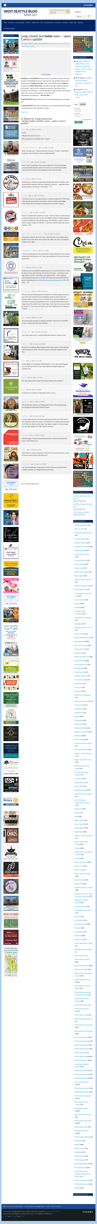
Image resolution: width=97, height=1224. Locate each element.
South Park (78, 884)
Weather (80, 22)
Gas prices (78, 687)
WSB (23, 178)
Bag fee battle (79, 568)
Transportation (80, 924)
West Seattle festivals (82, 1009)
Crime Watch (35, 22)
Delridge (78, 624)
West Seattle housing (82, 1041)
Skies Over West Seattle (82, 874)
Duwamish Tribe (80, 649)
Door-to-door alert (81, 645)
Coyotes (77, 604)
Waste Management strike (83, 943)
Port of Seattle (79, 824)
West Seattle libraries (82, 1049)
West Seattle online (81, 1060)
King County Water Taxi (83, 760)
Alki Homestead (80, 550)
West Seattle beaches (82, 966)
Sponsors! (65, 22)
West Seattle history (81, 1037)
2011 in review (80, 529)
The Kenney (79, 920)
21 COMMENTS (44, 43)
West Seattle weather (82, 1131)
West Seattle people (81, 1074)
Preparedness (79, 828)
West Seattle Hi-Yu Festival (84, 1031)
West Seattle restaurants (83, 1096)
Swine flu (78, 917)
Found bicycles (80, 672)
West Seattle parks (81, 1071)
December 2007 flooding (83, 618)
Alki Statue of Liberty (82, 554)
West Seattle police (81, 1078)
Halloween (78, 713)
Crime (77, 608)
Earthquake (79, 653)
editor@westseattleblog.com (52, 280)
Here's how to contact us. (52, 1211)
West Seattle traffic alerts (83, 1121)
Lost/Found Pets (49, 22)
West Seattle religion (82, 1092)
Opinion (78, 813)
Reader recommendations (83, 836)
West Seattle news (28, 46)
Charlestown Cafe (81, 590)
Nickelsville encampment (83, 794)
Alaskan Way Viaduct (82, 547)
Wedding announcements (83, 950)
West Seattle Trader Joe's (83, 1115)
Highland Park (80, 728)
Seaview (77, 858)
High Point (78, 724)
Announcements (80, 560)
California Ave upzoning (83, 580)
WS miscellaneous (81, 1180)
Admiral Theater (80, 543)
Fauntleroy (78, 668)
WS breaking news (81, 1164)
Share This (24, 112)
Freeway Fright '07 (81, 676)
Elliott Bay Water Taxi (82, 657)
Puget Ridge (79, 832)
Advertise (11, 22)
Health (77, 717)
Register (82, 104)
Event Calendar (19, 22)
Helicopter (78, 720)
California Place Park (82, 586)
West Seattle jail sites (82, 1045)
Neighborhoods (80, 790)
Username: (77, 108)
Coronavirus (79, 600)
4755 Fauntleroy (80, 539)
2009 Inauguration (81, 525)
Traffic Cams (73, 22)
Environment (79, 661)
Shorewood (79, 870)
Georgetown (79, 709)
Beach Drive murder (82, 572)
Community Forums (9, 28)
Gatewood (78, 691)
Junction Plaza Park (81, 750)
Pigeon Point (79, 820)
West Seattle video (81, 1127)
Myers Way (78, 786)
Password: (77, 113)
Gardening (78, 684)
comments (13, 1216)
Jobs (42, 22)
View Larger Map (46, 74)
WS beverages (79, 1160)
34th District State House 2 (84, 533)
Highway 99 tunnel (81, 732)
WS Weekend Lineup (82, 1184)
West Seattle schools (82, 1108)
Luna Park (78, 779)
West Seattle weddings (82, 1137)
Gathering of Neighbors (83, 695)
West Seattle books (81, 970)
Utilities (77, 936)
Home (5, 22)
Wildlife (77, 1152)
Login (75, 104)
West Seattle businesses (59, 43)
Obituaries (58, 22)
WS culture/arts (80, 1168)
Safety (77, 848)
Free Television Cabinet (81, 512)
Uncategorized (80, 932)
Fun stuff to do (80, 680)
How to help (79, 740)
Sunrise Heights (80, 907)
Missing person (80, 783)
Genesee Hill (79, 705)
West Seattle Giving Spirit (83, 1019)
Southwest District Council (84, 888)
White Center (79, 1149)
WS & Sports (79, 1156)
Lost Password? (87, 119)
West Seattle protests (82, 1088)
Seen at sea (78, 866)
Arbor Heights (80, 564)
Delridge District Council (83, 628)
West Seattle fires (80, 1015)
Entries (5, 1216)
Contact (28, 22)
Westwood (78, 1141)
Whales (77, 1145)
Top (23, 1216)
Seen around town (81, 862)
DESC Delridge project (82, 638)
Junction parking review (83, 743)
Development (79, 642)
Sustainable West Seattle (83, 910)
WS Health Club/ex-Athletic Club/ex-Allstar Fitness (83, 1174)
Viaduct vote (79, 940)
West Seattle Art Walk (82, 960)
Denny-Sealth (79, 634)
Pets (76, 817)
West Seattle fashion (82, 1005)
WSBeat (77, 1188)
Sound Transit (79, 880)
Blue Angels (79, 576)
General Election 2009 (82, 701)
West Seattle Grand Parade (84, 1025)
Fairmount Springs (81, 665)
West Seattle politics (81, 1082)
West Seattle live (80, 1053)
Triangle (78, 928)
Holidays (78, 736)
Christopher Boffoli (29, 147)
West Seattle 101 (80, 956)
